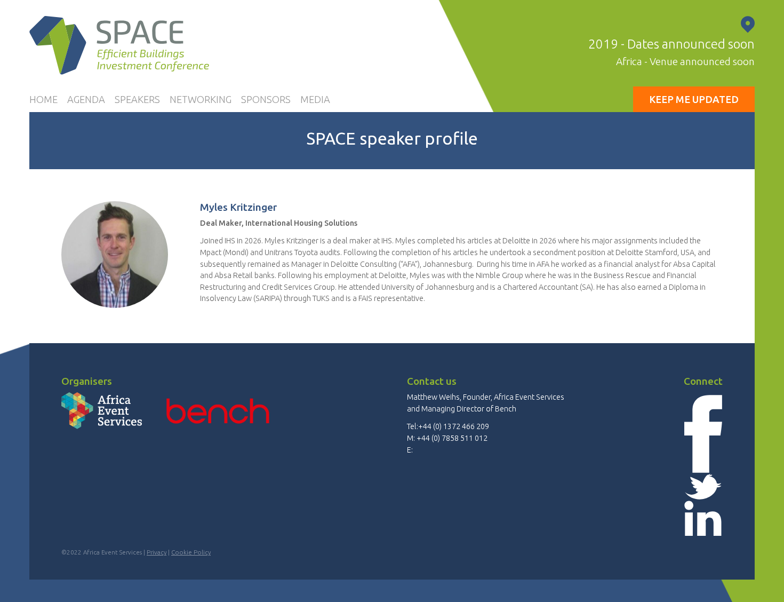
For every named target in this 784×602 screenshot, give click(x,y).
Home (43, 99)
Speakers (137, 99)
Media (315, 99)
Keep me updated (694, 99)
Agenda (86, 99)
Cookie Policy (191, 552)
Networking (200, 99)
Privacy (156, 552)
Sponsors (266, 99)
